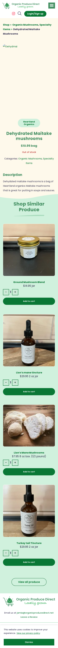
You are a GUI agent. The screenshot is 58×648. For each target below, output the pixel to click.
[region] (29, 636)
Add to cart (29, 301)
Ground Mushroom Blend (29, 282)
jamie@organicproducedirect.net (35, 612)
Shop (6, 25)
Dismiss (29, 642)
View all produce (29, 582)
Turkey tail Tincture (29, 543)
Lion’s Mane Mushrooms (29, 452)
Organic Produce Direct (20, 5)
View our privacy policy (28, 633)
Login (30, 13)
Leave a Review (29, 617)
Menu (51, 6)
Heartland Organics (29, 123)
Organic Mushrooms (25, 25)
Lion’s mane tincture (29, 372)
